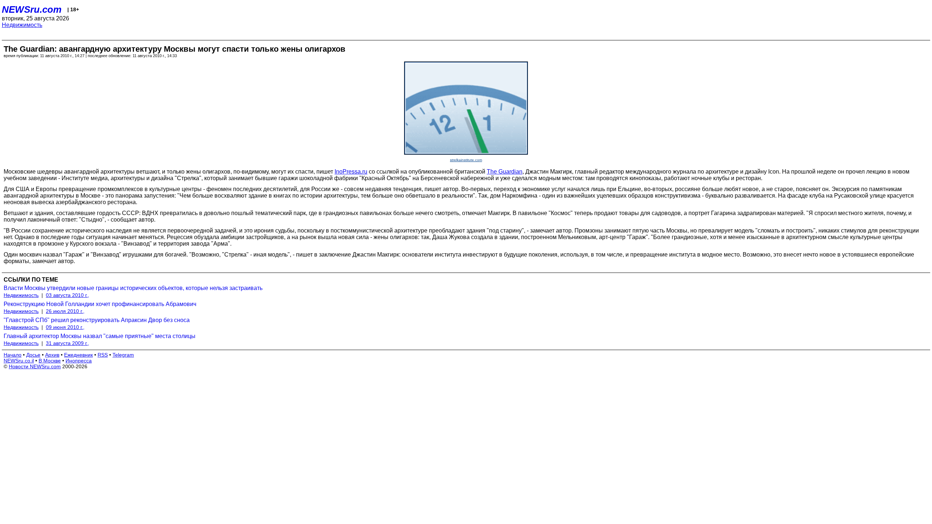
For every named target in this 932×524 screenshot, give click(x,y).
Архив (52, 355)
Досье (33, 355)
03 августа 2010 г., (67, 295)
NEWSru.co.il (19, 361)
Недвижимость (22, 25)
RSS (103, 355)
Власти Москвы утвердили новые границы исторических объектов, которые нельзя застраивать (133, 288)
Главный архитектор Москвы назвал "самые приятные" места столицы (100, 336)
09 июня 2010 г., (65, 327)
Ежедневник (78, 355)
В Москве (50, 361)
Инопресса (79, 361)
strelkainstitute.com (466, 160)
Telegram (123, 355)
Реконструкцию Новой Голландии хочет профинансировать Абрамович (100, 304)
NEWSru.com (32, 9)
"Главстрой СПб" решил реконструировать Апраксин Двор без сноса (97, 320)
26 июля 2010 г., (65, 311)
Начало (12, 355)
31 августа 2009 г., (67, 343)
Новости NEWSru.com (35, 366)
